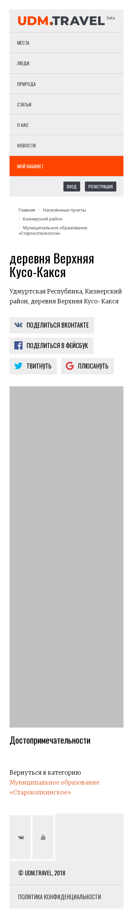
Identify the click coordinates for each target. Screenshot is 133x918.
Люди (23, 63)
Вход (72, 186)
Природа (26, 83)
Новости (26, 145)
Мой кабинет (30, 166)
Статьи (24, 104)
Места (23, 42)
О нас (23, 124)
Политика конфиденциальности (59, 896)
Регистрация (100, 186)
